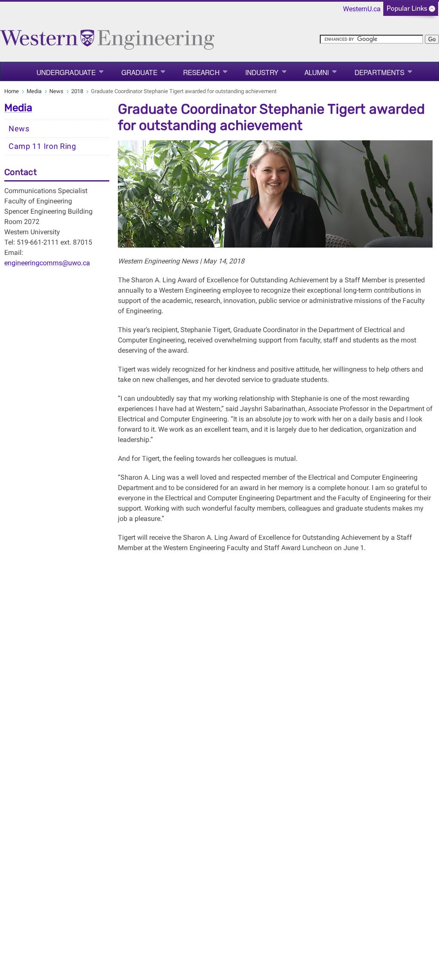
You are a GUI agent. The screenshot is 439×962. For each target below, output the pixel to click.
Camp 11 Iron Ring (42, 146)
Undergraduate (66, 72)
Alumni (316, 72)
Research (201, 72)
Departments (379, 72)
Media (34, 91)
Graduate (139, 72)
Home (11, 91)
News (56, 91)
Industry (262, 72)
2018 (77, 91)
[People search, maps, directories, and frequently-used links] (410, 11)
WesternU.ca (362, 9)
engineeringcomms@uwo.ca (47, 263)
